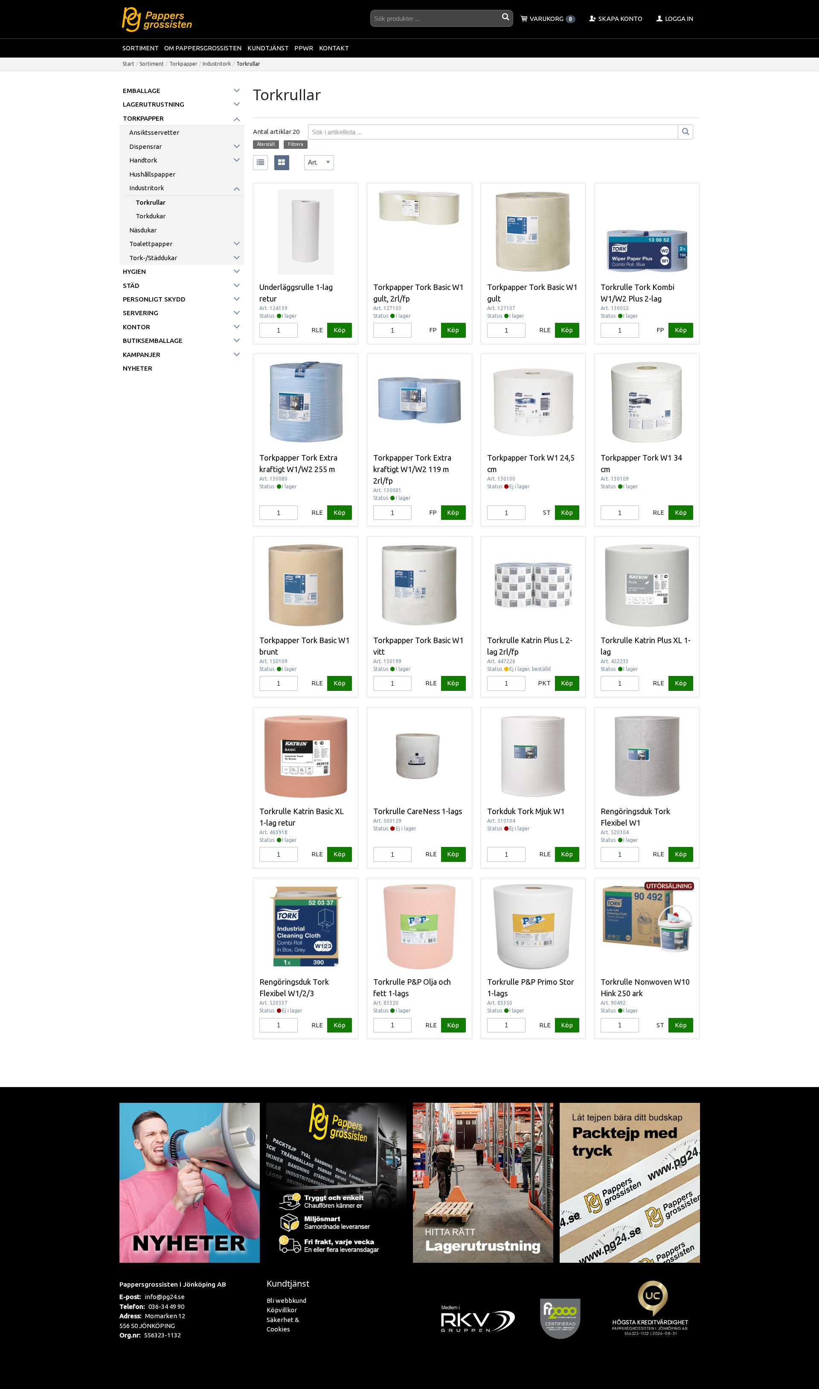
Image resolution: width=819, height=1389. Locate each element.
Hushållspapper (152, 174)
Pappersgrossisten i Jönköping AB (172, 1284)
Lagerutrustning (153, 104)
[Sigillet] (653, 1318)
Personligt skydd (154, 299)
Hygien (134, 271)
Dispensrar (145, 146)
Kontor (136, 327)
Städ (131, 285)
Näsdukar (143, 230)
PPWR (303, 48)
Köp (340, 329)
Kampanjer (141, 354)
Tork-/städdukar (153, 257)
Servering (140, 312)
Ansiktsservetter (154, 132)
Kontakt (334, 48)
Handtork (143, 160)
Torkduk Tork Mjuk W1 (526, 811)
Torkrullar (151, 202)
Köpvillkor (282, 1310)
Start (128, 64)
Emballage (141, 90)
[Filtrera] (685, 132)
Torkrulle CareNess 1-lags (417, 811)
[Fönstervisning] (281, 162)
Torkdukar (151, 216)
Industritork (217, 64)
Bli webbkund (286, 1300)
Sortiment (140, 48)
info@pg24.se (165, 1296)
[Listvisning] (260, 162)
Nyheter (137, 368)
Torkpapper (183, 64)
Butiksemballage (153, 340)
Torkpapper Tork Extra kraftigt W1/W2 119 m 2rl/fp (412, 469)
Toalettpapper (150, 243)
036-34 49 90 (166, 1306)
